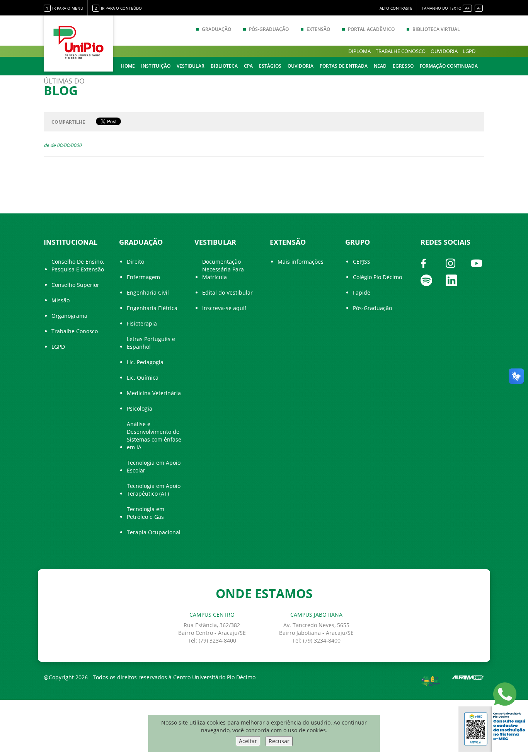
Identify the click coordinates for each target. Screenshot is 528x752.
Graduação (216, 29)
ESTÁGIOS (270, 66)
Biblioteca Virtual (436, 29)
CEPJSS (361, 261)
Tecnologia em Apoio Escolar (154, 466)
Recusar (279, 741)
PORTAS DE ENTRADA (344, 66)
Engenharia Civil (148, 292)
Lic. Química (142, 377)
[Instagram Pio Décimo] (450, 262)
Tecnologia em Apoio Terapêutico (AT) (154, 489)
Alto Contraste (396, 8)
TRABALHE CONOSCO (401, 51)
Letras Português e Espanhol (151, 342)
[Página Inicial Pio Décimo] (78, 43)
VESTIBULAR (190, 66)
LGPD (469, 51)
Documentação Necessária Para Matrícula (223, 269)
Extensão (318, 29)
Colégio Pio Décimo (377, 277)
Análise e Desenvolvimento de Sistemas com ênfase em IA (154, 435)
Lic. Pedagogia (145, 362)
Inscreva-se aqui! (224, 308)
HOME (128, 66)
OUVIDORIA (444, 51)
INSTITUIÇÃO (155, 66)
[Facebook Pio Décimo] (423, 262)
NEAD (380, 66)
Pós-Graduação (269, 29)
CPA (248, 66)
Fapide (361, 292)
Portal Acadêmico (371, 29)
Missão (60, 300)
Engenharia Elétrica (152, 308)
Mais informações (301, 261)
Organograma (69, 315)
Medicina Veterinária (154, 393)
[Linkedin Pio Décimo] (451, 279)
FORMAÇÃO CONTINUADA (449, 66)
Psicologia (139, 408)
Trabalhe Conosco (74, 331)
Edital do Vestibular (227, 292)
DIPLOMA (359, 51)
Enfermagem (143, 277)
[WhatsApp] (504, 693)
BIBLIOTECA (224, 66)
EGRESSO (403, 66)
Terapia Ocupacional (154, 532)
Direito (135, 261)
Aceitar (248, 741)
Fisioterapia (142, 323)
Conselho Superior (75, 284)
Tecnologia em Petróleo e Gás (145, 512)
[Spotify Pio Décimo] (426, 279)
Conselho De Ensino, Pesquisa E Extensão (77, 265)
